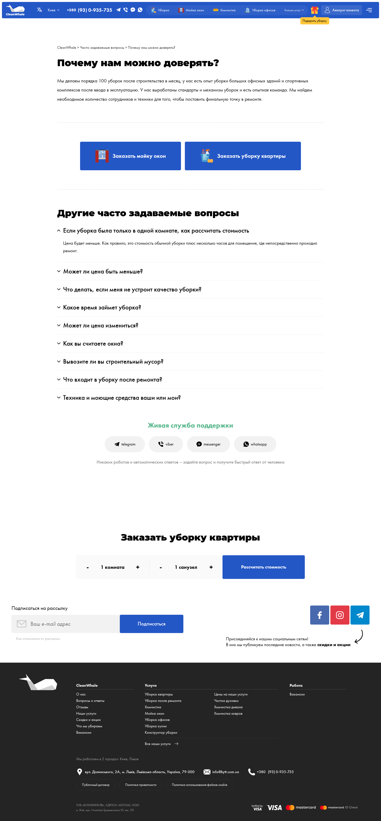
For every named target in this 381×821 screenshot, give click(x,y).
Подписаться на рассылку (39, 608)
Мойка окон (154, 713)
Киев (123, 759)
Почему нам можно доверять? (151, 47)
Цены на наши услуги (231, 694)
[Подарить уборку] (314, 10)
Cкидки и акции (88, 719)
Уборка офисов (157, 719)
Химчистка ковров (228, 713)
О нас (81, 694)
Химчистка (153, 707)
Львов (134, 759)
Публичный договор (96, 785)
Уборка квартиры (159, 694)
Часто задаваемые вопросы (102, 47)
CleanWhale (66, 47)
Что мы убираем (89, 726)
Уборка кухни (156, 726)
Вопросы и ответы (90, 700)
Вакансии (83, 732)
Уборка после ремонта (163, 700)
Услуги (151, 685)
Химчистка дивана (228, 707)
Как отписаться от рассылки (38, 638)
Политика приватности (140, 785)
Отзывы (82, 707)
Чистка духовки (226, 700)
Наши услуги (86, 713)
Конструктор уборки (161, 732)
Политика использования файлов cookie (199, 785)
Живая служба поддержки (190, 425)
